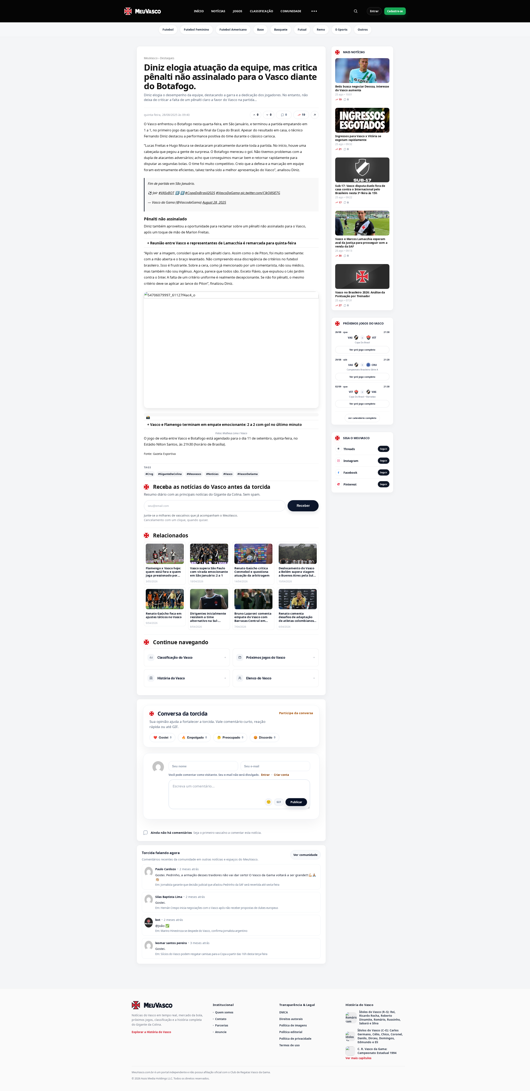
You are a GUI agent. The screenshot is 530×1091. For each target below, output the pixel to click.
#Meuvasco (194, 474)
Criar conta (281, 775)
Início (199, 11)
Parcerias (221, 1025)
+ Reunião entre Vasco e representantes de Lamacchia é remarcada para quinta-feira (221, 243)
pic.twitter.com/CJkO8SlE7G (260, 193)
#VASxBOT (166, 193)
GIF (279, 802)
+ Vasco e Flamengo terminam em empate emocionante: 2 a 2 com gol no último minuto (224, 424)
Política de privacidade (295, 1039)
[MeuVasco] (142, 11)
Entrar (374, 11)
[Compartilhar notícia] (315, 115)
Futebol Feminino (196, 29)
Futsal (302, 29)
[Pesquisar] (356, 11)
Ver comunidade (305, 855)
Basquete (280, 29)
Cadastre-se (395, 11)
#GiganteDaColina (170, 474)
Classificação (261, 11)
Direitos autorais (291, 1019)
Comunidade (291, 11)
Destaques (167, 58)
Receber (303, 505)
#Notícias (212, 474)
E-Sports (341, 29)
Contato (220, 1019)
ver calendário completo (362, 417)
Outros (363, 29)
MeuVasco (151, 58)
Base (260, 29)
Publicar (296, 802)
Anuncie (220, 1032)
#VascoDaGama (228, 193)
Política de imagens (293, 1025)
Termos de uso (289, 1045)
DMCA (283, 1012)
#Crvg (149, 474)
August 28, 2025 (214, 202)
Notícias (218, 11)
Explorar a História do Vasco (151, 1032)
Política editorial (290, 1032)
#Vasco (227, 474)
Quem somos (224, 1012)
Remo (321, 29)
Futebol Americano (233, 29)
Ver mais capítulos (358, 1058)
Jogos (237, 11)
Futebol (168, 29)
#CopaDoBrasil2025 (200, 193)
